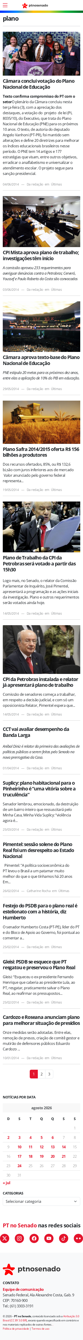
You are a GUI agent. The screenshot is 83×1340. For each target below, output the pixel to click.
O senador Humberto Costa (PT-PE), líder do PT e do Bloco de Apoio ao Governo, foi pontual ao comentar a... (41, 932)
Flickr (78, 1238)
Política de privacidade (16, 1329)
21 (64, 1156)
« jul (6, 1182)
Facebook (34, 1238)
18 (31, 1156)
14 (64, 1146)
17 (19, 1156)
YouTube (48, 1238)
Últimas (56, 184)
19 (42, 1156)
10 (19, 1146)
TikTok (63, 1238)
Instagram (19, 1238)
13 (53, 1146)
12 (42, 1146)
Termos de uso (40, 1329)
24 (19, 1165)
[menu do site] (5, 5)
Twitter (4, 1238)
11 (31, 1146)
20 (53, 1156)
